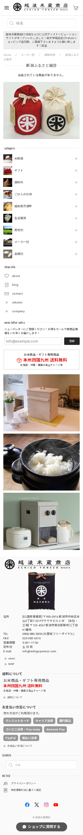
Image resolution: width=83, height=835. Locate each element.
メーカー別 (21, 242)
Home (7, 54)
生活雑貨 (20, 218)
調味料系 (49, 54)
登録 (72, 341)
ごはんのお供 (23, 194)
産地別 (18, 230)
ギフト (18, 170)
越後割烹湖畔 (23, 206)
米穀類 (18, 158)
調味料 (18, 182)
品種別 (18, 254)
